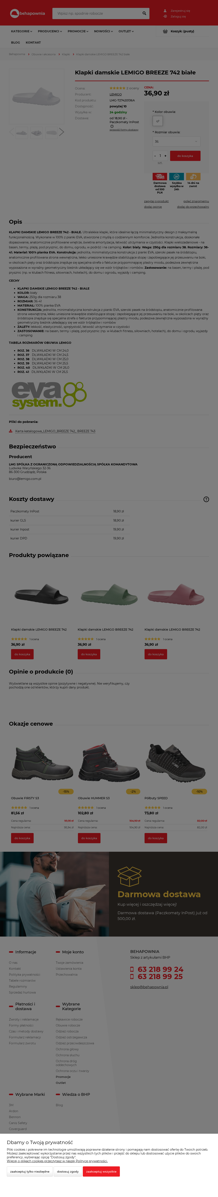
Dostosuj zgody (68, 1171)
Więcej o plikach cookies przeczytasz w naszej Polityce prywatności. (57, 1161)
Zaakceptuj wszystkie (101, 1171)
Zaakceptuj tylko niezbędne (29, 1171)
